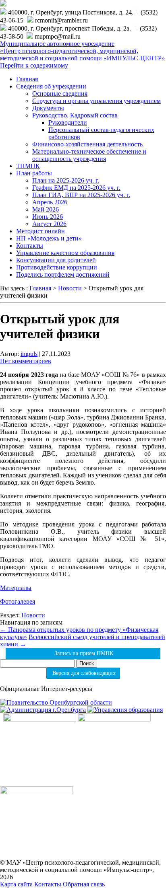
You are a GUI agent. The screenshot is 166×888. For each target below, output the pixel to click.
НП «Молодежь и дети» (49, 238)
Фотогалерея (17, 601)
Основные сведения (59, 93)
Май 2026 (45, 209)
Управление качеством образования (65, 252)
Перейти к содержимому (34, 65)
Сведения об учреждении (51, 86)
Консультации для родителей (56, 260)
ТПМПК (28, 165)
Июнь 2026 (47, 216)
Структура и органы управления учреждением (96, 100)
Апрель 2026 (49, 202)
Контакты (29, 245)
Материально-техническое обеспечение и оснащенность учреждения (89, 155)
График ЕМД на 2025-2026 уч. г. (76, 187)
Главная (27, 79)
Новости (33, 615)
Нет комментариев (25, 361)
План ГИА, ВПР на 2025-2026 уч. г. (81, 194)
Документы (48, 108)
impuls (29, 353)
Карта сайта (16, 884)
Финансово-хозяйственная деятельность (87, 144)
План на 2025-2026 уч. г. (65, 180)
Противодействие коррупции (56, 267)
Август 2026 (49, 223)
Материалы (15, 587)
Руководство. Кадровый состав (75, 115)
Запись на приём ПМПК (83, 653)
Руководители (67, 122)
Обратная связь (84, 884)
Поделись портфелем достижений (63, 274)
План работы (34, 173)
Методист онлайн (40, 231)
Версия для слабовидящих (83, 673)
